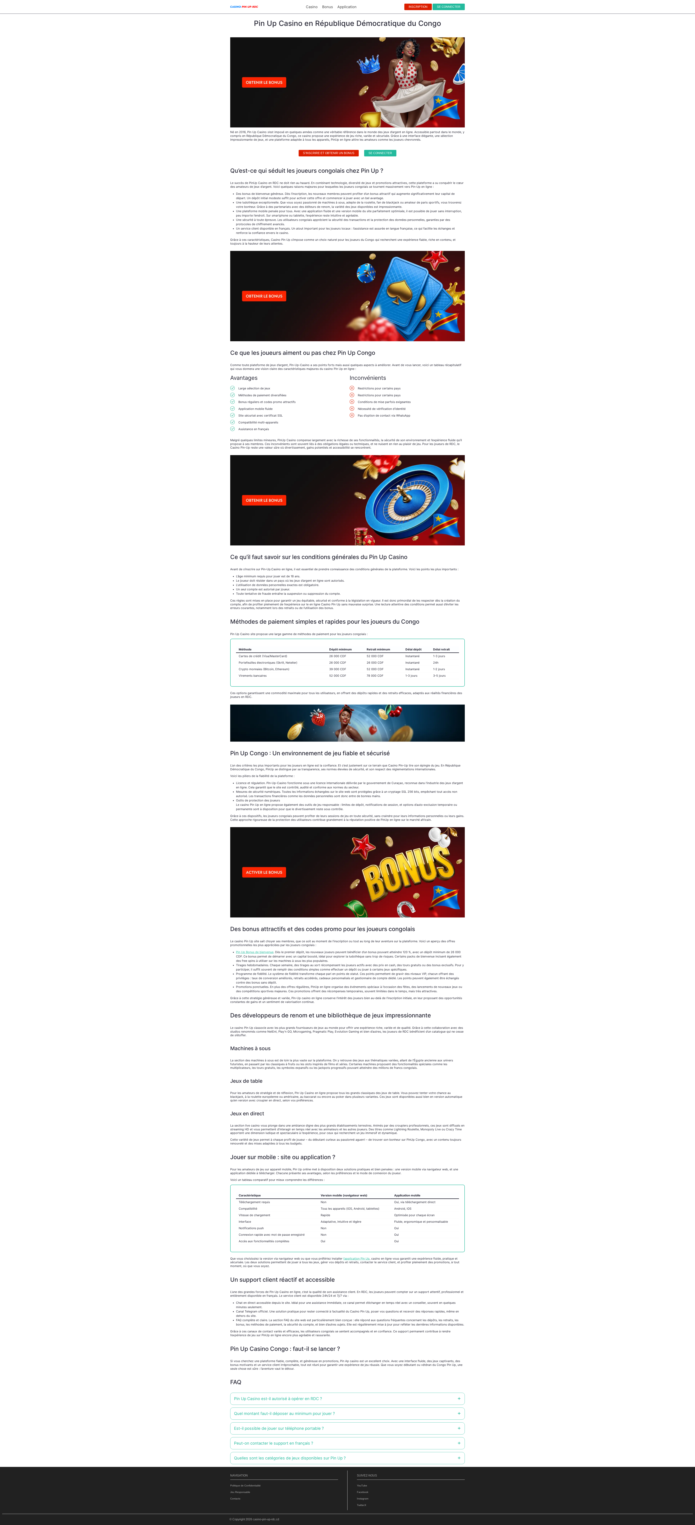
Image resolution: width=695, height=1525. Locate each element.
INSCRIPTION (418, 6)
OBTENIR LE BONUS (366, 772)
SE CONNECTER (448, 6)
